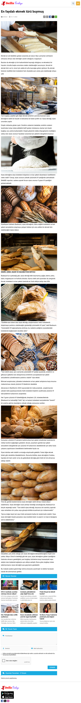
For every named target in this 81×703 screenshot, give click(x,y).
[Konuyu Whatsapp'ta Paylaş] (56, 17)
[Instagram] (8, 701)
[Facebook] (2, 701)
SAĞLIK (5, 17)
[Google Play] (7, 694)
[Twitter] (5, 701)
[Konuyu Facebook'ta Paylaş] (50, 17)
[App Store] (7, 698)
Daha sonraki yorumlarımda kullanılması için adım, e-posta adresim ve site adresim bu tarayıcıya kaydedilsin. (29, 654)
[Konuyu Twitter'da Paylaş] (53, 17)
